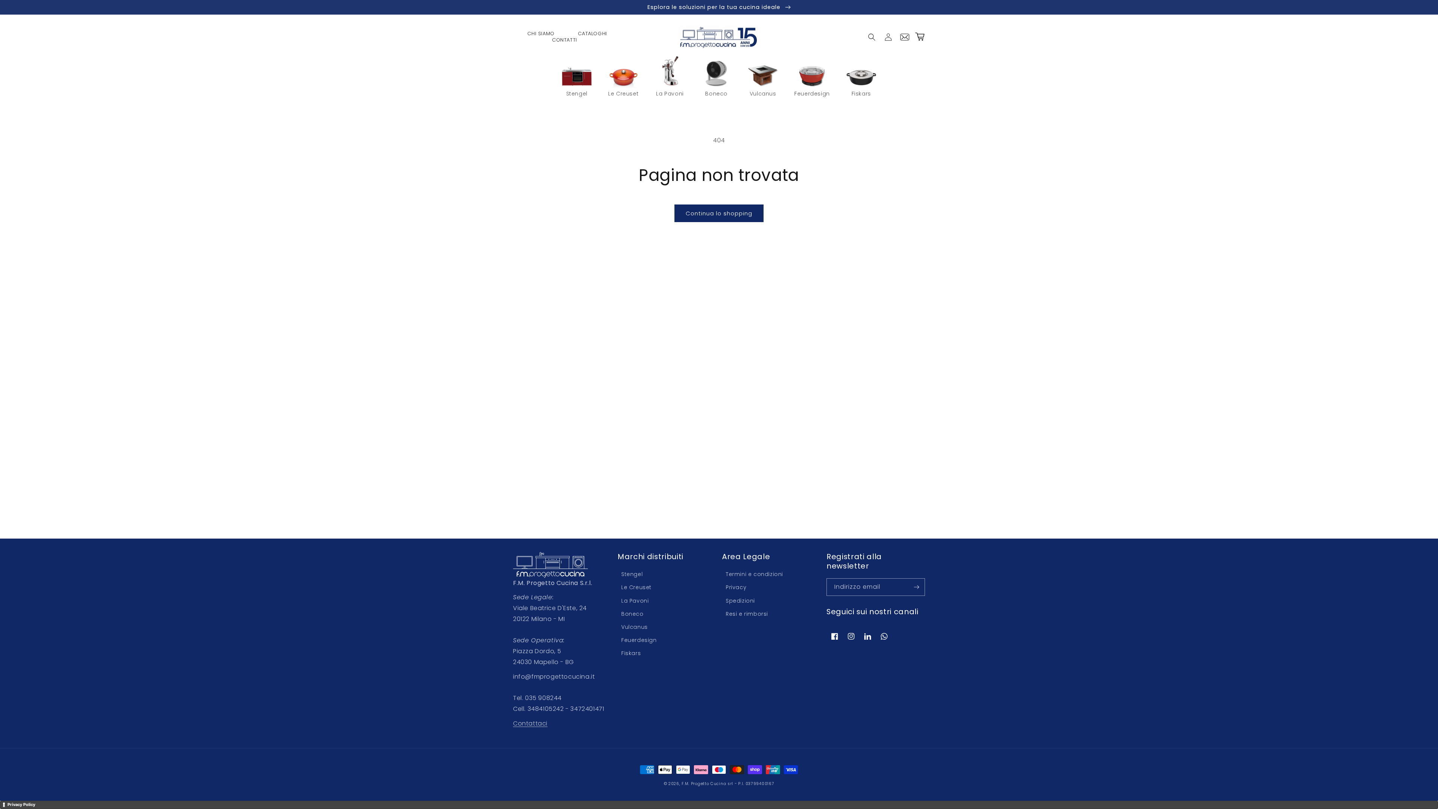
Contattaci (530, 723)
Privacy (736, 587)
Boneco (632, 614)
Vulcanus (634, 627)
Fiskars (631, 653)
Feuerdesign (639, 640)
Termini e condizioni (754, 574)
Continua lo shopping (719, 213)
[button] (872, 37)
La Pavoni (635, 601)
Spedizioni (740, 601)
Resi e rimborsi (747, 614)
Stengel (632, 574)
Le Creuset (636, 587)
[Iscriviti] (916, 587)
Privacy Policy (21, 804)
